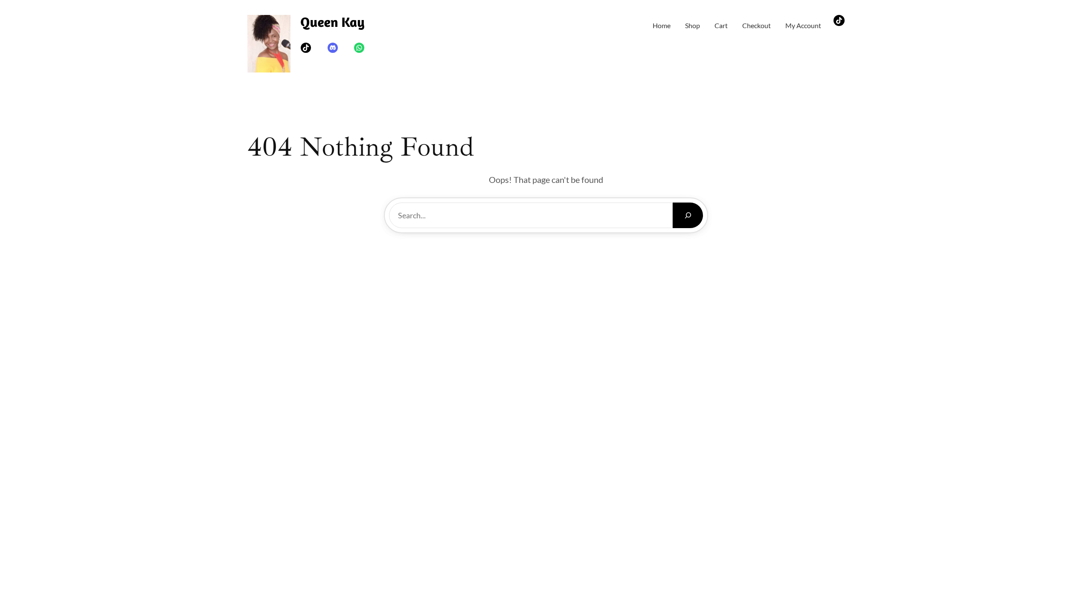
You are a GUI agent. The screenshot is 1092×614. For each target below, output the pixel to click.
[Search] (688, 215)
